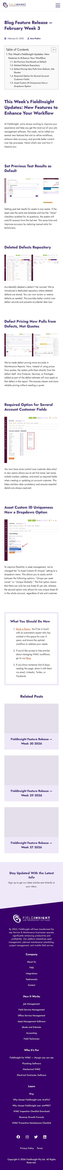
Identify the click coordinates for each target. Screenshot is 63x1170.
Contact (31, 985)
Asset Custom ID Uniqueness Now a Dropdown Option (30, 84)
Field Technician (31, 1038)
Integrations (31, 973)
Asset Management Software (31, 1021)
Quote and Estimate (31, 1027)
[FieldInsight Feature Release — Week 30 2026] (31, 718)
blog (28, 658)
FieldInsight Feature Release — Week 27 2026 (31, 845)
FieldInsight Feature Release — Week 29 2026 (31, 793)
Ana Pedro (35, 38)
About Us (31, 961)
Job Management (31, 1004)
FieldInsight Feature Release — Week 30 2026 (31, 741)
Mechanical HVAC (31, 1069)
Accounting (31, 1033)
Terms (40, 1148)
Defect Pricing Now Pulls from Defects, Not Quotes (34, 70)
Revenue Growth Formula (31, 1117)
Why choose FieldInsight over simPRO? (31, 1105)
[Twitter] (36, 1137)
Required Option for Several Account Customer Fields (31, 77)
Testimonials (31, 979)
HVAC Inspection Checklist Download (32, 1111)
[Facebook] (18, 1137)
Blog (31, 1093)
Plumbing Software (31, 1063)
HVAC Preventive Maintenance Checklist (31, 1123)
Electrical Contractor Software (31, 1075)
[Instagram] (27, 1137)
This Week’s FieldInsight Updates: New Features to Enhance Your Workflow (28, 56)
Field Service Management (31, 1009)
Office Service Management (31, 1015)
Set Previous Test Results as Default (30, 61)
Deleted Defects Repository (27, 65)
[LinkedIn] (45, 1137)
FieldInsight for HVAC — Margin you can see (31, 1057)
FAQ (31, 967)
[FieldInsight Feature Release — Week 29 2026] (31, 770)
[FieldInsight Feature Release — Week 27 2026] (31, 822)
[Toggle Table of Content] (52, 49)
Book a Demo (23, 629)
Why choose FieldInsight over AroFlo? (31, 1099)
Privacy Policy (27, 1148)
